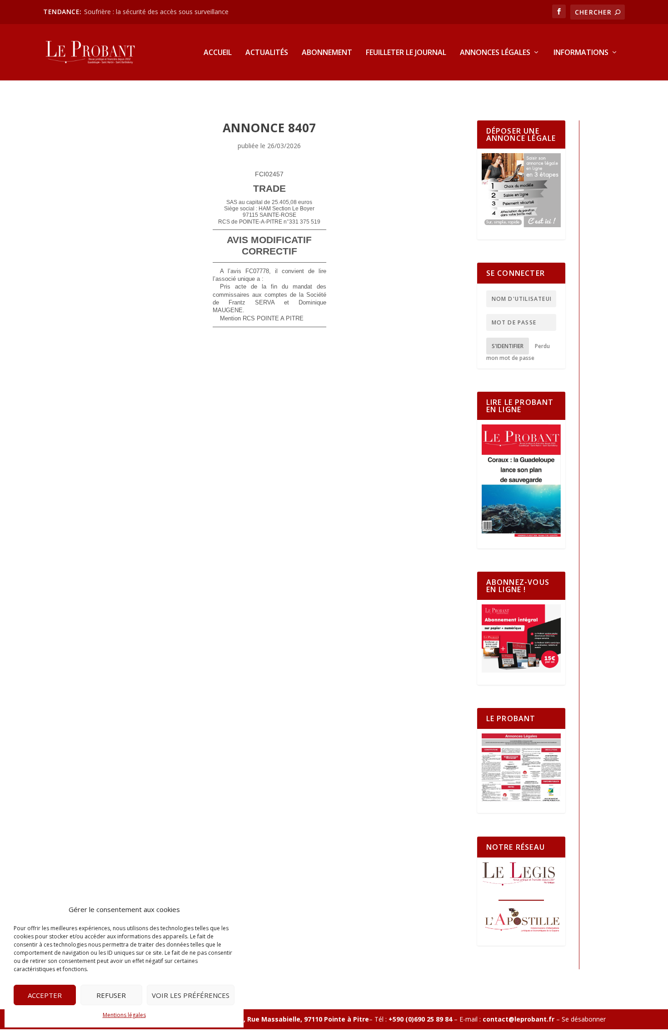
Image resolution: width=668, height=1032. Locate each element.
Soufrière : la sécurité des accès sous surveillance (156, 11)
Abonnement (327, 53)
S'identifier (507, 346)
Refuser (111, 995)
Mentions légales (124, 1015)
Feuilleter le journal (406, 53)
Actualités (266, 53)
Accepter (45, 995)
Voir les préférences (190, 995)
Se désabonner (584, 1019)
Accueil (218, 53)
